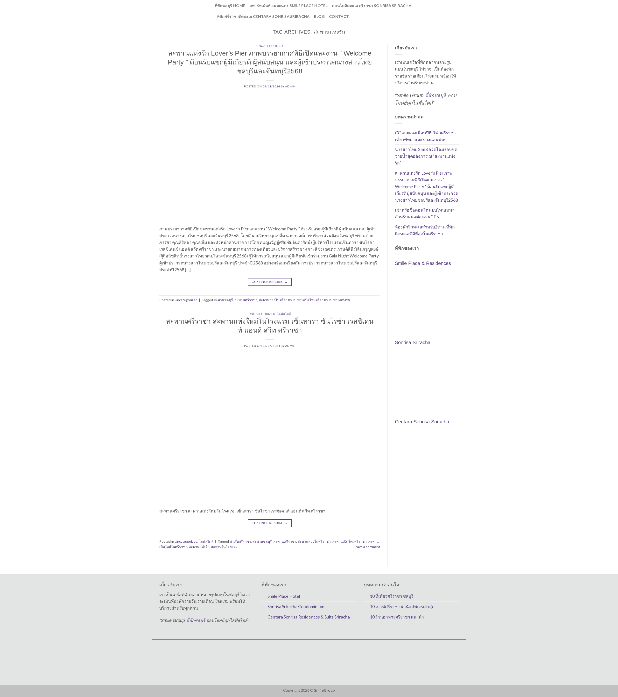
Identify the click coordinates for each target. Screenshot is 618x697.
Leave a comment (367, 547)
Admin (290, 86)
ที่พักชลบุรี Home (230, 5)
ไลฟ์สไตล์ (284, 314)
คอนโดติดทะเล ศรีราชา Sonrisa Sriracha (371, 5)
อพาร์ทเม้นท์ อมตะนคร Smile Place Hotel (289, 5)
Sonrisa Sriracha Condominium (295, 606)
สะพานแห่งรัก (339, 300)
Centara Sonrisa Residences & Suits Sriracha (308, 616)
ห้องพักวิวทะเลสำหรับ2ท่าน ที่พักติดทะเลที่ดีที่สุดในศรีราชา (425, 230)
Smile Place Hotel (283, 596)
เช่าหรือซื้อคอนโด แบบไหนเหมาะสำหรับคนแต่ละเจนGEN (426, 214)
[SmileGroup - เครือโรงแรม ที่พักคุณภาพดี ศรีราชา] (183, 11)
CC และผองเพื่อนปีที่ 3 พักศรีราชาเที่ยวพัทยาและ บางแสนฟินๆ (425, 136)
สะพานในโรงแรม (224, 547)
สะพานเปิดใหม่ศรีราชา (310, 300)
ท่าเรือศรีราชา (240, 541)
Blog (319, 16)
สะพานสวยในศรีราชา (275, 300)
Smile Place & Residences (423, 263)
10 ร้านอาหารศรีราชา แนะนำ (397, 616)
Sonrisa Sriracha (412, 342)
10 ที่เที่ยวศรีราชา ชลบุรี (391, 596)
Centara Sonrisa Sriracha (422, 422)
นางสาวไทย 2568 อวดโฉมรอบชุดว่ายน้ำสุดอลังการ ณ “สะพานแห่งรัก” (426, 156)
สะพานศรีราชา (245, 300)
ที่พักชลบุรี (435, 95)
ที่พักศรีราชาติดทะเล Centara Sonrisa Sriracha (263, 16)
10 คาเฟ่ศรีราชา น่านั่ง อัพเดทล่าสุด (402, 606)
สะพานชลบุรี (223, 300)
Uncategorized (269, 46)
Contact (339, 16)
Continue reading (270, 282)
